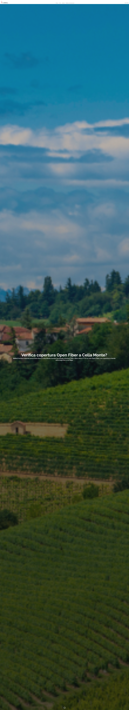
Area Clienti (126, 2)
